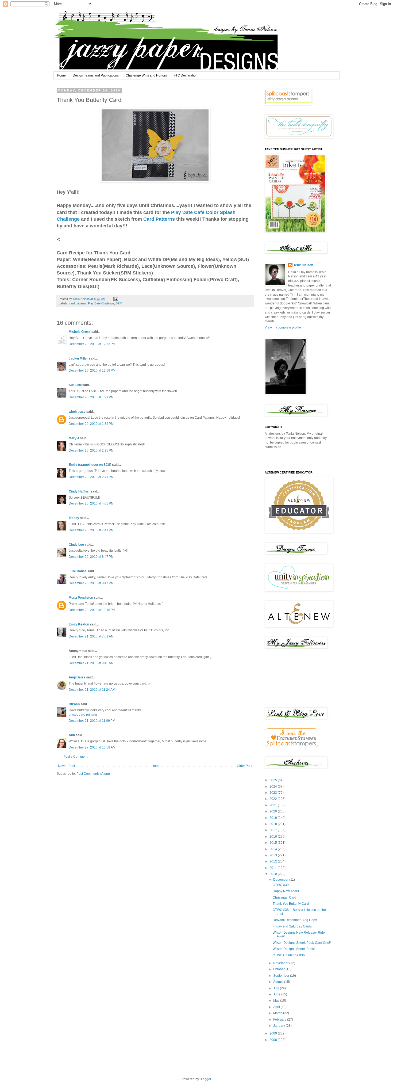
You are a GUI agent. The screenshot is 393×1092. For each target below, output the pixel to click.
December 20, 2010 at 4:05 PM (91, 503)
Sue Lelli (75, 385)
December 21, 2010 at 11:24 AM (92, 690)
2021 (273, 805)
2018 (273, 824)
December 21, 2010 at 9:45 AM (91, 663)
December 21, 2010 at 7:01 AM (91, 636)
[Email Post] (115, 298)
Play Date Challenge (101, 303)
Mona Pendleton (81, 598)
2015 (273, 843)
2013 (273, 855)
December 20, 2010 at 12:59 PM (92, 370)
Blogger (205, 1079)
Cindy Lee (76, 545)
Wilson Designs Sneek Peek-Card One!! (302, 943)
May (276, 1000)
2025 (273, 780)
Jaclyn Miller (78, 358)
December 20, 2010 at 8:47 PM (91, 557)
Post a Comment (75, 756)
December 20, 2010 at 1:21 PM (91, 397)
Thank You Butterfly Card (291, 904)
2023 (273, 793)
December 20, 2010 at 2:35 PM (91, 450)
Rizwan (74, 704)
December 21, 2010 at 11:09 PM (92, 721)
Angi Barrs (77, 677)
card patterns (77, 303)
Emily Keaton (79, 624)
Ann (72, 735)
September (281, 976)
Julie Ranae (78, 571)
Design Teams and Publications (96, 75)
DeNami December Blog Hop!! (295, 920)
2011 (273, 868)
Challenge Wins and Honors (146, 75)
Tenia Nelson (303, 265)
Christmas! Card (284, 897)
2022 (273, 799)
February (280, 1019)
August (278, 982)
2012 (273, 861)
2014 (273, 849)
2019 (273, 818)
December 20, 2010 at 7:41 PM (91, 530)
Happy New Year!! (286, 891)
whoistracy (77, 412)
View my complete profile (283, 327)
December (281, 879)
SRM (119, 303)
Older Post (244, 766)
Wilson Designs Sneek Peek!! (294, 949)
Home (61, 75)
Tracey (74, 518)
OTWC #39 (281, 885)
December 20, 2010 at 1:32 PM (91, 424)
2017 (273, 830)
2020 (273, 811)
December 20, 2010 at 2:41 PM (91, 477)
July (276, 988)
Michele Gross (80, 332)
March (278, 1013)
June (277, 994)
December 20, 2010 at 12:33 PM (92, 344)
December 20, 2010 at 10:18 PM (92, 610)
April (277, 1007)
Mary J (74, 438)
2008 (273, 1040)
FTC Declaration (186, 75)
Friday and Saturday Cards (292, 926)
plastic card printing (83, 714)
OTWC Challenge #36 (289, 955)
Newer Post (66, 766)
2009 (273, 1033)
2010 (273, 874)
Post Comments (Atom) (93, 774)
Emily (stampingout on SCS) (90, 465)
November (281, 963)
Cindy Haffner (79, 491)
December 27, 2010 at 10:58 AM (92, 747)
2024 (273, 786)
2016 (273, 836)
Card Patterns (159, 219)
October (279, 969)
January (279, 1026)
